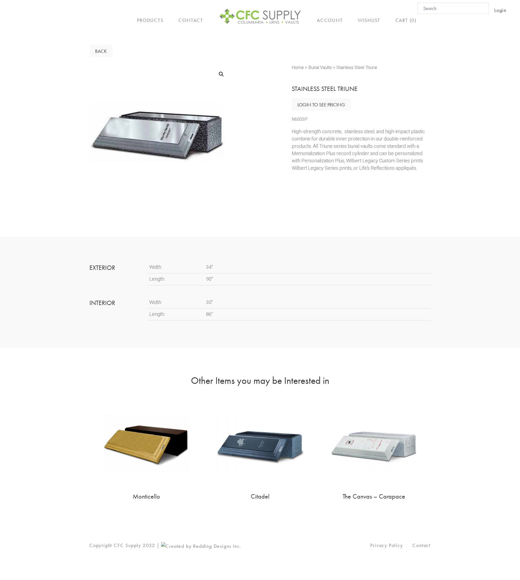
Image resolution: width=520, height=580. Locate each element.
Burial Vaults (320, 67)
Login (500, 10)
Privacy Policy (386, 545)
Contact (421, 545)
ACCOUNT (330, 20)
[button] (221, 74)
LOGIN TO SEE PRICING (321, 104)
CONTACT (190, 20)
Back (101, 51)
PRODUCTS (150, 20)
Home (298, 67)
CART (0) (406, 20)
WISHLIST (369, 20)
